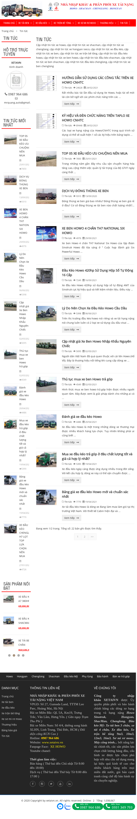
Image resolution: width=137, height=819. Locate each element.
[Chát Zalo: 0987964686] (68, 806)
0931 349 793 (122, 806)
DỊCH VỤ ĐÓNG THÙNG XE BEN (85, 191)
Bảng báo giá (9, 730)
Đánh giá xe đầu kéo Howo (82, 416)
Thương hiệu (106, 22)
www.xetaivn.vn (52, 742)
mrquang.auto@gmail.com (20, 102)
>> (92, 536)
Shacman (54, 676)
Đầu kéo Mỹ (71, 676)
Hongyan (22, 676)
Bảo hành (102, 676)
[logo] (22, 3)
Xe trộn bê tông (62, 22)
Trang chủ (9, 22)
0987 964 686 (18, 94)
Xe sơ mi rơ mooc (87, 22)
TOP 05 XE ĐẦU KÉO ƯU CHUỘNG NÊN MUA (94, 153)
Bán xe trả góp (121, 676)
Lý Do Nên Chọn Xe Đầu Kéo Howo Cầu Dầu (94, 308)
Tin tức (124, 22)
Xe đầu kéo (41, 22)
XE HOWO (57, 746)
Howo (9, 676)
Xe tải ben (23, 22)
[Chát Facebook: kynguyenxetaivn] (60, 806)
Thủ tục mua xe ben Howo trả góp (87, 379)
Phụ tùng (87, 676)
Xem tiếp (69, 103)
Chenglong (38, 676)
